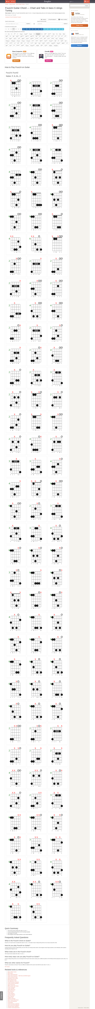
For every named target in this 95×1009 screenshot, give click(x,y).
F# (53, 29)
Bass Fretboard (11, 996)
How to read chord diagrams (13, 1005)
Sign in (87, 1)
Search (28, 23)
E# (50, 29)
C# (44, 29)
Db (26, 29)
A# (59, 29)
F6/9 (64, 34)
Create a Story (79, 25)
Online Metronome (11, 989)
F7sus (51, 41)
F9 (42, 45)
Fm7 (15, 38)
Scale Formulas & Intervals (13, 983)
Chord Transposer (11, 987)
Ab (38, 29)
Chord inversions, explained (13, 1003)
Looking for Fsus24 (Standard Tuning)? (13, 17)
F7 (10, 36)
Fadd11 (50, 45)
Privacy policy (86, 1007)
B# (62, 29)
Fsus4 (30, 34)
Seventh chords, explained (13, 1006)
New (8, 1)
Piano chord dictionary (12, 1001)
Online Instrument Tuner (13, 977)
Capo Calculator (11, 988)
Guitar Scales (10, 992)
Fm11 (53, 43)
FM (7, 36)
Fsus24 (38, 34)
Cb (23, 29)
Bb (41, 29)
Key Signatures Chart (12, 980)
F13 (46, 45)
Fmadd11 (56, 45)
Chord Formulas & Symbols (13, 982)
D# (47, 29)
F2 (41, 34)
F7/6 (56, 38)
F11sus (27, 45)
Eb (29, 29)
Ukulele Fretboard (11, 994)
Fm (8, 34)
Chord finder (10, 1002)
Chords (6, 4)
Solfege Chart (10, 997)
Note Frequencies (11, 984)
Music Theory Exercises (12, 974)
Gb (35, 29)
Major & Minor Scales (12, 971)
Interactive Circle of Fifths (13, 978)
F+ (11, 34)
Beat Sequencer (11, 991)
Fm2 (54, 34)
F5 (34, 34)
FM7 (10, 38)
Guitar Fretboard (11, 993)
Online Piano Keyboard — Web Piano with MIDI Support (19, 975)
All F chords (7, 966)
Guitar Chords (12, 4)
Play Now (79, 45)
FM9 (63, 43)
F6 (56, 34)
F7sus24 (28, 41)
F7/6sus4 (7, 41)
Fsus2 (21, 34)
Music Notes (10, 973)
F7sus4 (18, 41)
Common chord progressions (14, 1007)
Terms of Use (80, 1007)
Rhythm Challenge (11, 998)
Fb (32, 29)
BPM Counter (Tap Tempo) (13, 986)
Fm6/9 (37, 45)
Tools (14, 1)
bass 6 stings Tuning (20, 4)
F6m (60, 34)
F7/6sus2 (61, 38)
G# (56, 29)
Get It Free (16, 60)
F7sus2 (23, 41)
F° (17, 34)
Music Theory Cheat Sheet (13, 1000)
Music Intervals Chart (12, 979)
